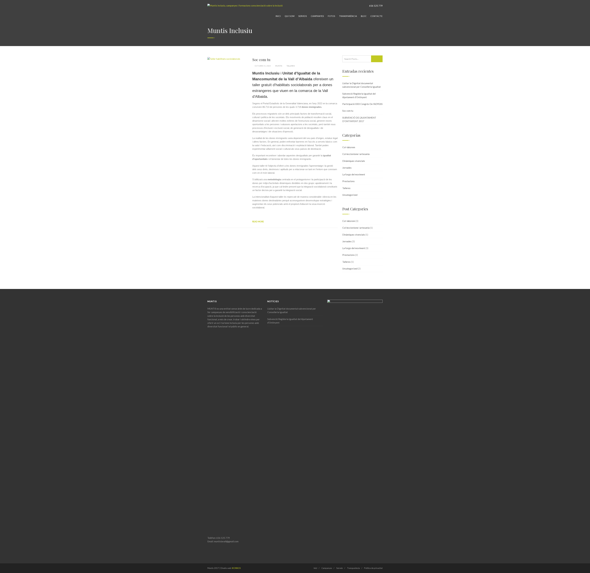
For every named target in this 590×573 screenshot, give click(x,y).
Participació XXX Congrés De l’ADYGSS (362, 104)
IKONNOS (236, 568)
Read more (258, 221)
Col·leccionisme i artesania (356, 154)
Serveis (302, 16)
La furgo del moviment (353, 174)
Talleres (291, 66)
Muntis (278, 66)
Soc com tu (261, 59)
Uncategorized (349, 194)
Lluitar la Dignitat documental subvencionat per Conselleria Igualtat (361, 85)
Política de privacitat (373, 568)
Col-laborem (348, 147)
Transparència (348, 16)
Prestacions (348, 181)
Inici (278, 16)
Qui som (290, 16)
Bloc (364, 16)
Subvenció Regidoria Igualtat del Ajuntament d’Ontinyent (359, 95)
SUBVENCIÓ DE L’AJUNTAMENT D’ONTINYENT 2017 (359, 119)
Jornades (347, 167)
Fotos (331, 16)
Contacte (376, 16)
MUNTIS (211, 308)
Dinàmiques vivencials (353, 161)
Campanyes (317, 16)
